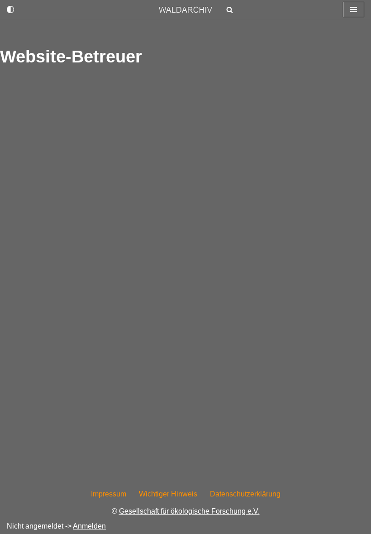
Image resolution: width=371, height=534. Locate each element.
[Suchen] (229, 9)
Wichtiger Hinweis (168, 494)
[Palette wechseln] (10, 9)
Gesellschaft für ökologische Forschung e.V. (189, 511)
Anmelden (89, 526)
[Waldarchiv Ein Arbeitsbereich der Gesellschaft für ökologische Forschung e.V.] (185, 9)
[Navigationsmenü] (353, 9)
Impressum (108, 494)
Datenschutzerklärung (245, 494)
